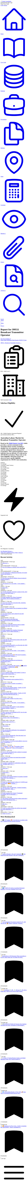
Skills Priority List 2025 (16, 443)
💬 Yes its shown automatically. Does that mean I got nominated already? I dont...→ (13, 736)
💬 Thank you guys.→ (6, 813)
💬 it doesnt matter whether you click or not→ (12, 698)
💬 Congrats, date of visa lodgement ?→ (10, 717)
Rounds (17, 340)
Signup (5, 5)
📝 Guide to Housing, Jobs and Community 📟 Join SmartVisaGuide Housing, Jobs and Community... (13, 854)
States (5, 340)
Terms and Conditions (6, 552)
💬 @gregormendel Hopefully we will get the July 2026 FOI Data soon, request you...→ (14, 645)
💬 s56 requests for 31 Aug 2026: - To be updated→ (13, 583)
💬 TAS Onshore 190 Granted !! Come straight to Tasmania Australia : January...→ (12, 707)
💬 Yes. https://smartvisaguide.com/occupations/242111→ (12, 678)
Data (13, 340)
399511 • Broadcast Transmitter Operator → (11, 342)
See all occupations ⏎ (6, 338)
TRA (10, 400)
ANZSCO (21, 340)
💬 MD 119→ (4, 804)
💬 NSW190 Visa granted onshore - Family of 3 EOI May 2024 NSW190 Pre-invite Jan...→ (13, 688)
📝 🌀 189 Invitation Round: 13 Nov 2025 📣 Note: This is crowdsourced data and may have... (13, 1092)
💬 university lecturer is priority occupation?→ (12, 683)
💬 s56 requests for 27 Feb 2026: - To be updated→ (13, 702)
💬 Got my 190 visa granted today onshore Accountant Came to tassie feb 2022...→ (14, 752)
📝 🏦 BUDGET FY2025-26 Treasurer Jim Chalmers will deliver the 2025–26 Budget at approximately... (13, 1024)
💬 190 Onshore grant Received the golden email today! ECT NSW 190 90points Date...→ (14, 799)
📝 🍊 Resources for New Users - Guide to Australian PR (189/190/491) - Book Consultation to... (13, 1126)
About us (20, 552)
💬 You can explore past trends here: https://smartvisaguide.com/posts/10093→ (10, 620)
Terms (2, 323)
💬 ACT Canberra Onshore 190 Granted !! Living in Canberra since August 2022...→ (13, 673)
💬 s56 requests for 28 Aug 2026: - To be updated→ (13, 650)
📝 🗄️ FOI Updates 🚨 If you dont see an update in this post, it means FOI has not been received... (14, 820)
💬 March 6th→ (4, 587)
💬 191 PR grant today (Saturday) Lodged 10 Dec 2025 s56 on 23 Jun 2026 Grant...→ (14, 592)
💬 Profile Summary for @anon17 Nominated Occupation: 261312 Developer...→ (11, 793)
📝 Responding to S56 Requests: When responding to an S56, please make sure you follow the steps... (13, 956)
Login (2, 5)
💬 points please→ (5, 772)
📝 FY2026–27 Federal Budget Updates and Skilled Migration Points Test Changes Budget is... (13, 1058)
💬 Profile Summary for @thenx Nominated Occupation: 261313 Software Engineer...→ (11, 598)
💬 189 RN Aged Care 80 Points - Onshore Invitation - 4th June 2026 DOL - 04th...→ (14, 788)
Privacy (2, 325)
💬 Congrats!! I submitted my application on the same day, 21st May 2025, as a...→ (13, 763)
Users (25, 340)
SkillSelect (9, 340)
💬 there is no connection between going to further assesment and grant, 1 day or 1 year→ (13, 625)
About (2, 320)
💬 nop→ (3, 635)
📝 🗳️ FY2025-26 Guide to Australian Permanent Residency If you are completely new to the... (12, 888)
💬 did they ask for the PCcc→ (8, 721)
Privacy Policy (14, 552)
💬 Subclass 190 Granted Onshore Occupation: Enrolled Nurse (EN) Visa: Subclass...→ (14, 777)
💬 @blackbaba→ (5, 726)
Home (2, 340)
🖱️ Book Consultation (6, 1)
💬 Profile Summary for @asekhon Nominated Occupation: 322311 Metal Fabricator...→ (12, 630)
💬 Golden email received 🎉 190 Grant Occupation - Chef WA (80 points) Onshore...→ (13, 655)
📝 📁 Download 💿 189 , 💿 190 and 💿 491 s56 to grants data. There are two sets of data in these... (14, 990)
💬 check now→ (5, 768)
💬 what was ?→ (5, 563)
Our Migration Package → (7, 551)
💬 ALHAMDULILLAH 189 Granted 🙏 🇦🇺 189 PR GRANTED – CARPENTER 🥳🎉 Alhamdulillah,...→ (14, 667)
